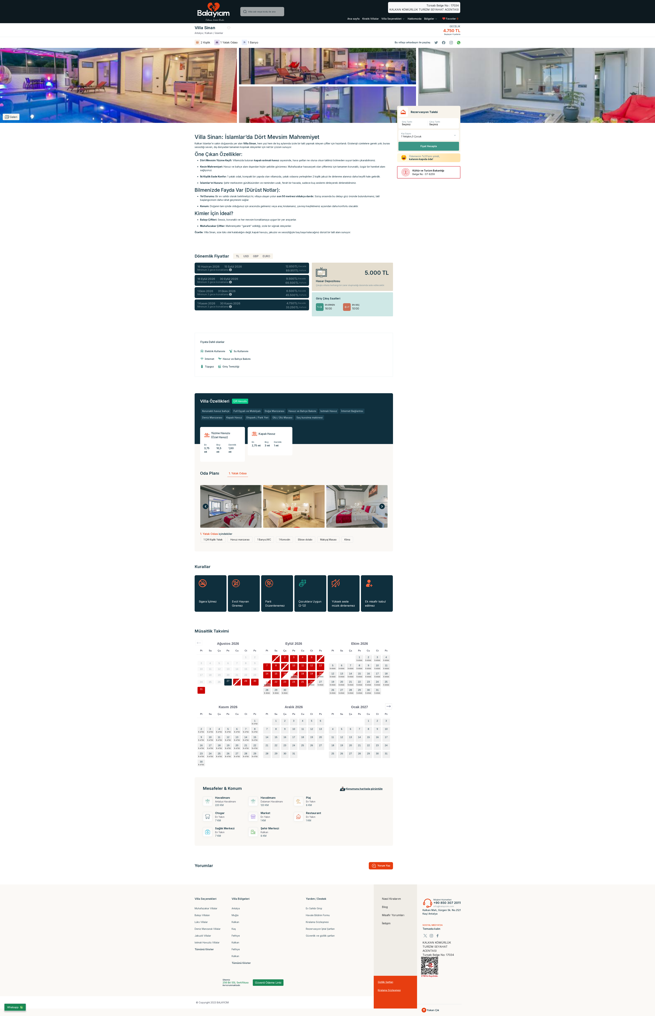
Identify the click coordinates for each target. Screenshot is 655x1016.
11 (302, 665)
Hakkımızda (414, 18)
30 (254, 681)
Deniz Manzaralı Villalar (208, 928)
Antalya (236, 908)
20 (320, 673)
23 (284, 681)
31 (201, 689)
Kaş (234, 928)
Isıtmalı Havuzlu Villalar (207, 942)
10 (293, 665)
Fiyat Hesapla (428, 146)
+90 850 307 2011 (447, 903)
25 (302, 681)
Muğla (235, 915)
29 (245, 681)
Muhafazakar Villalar (206, 908)
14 (267, 673)
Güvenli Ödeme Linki (268, 982)
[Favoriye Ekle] (228, 28)
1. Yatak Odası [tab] (238, 473)
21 (267, 681)
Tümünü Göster (204, 949)
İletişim (386, 923)
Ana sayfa (353, 18)
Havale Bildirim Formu (318, 915)
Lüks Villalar (201, 922)
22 (276, 681)
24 (293, 681)
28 (237, 681)
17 (293, 673)
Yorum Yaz (383, 865)
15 (276, 673)
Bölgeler (429, 18)
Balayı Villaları (202, 915)
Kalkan (235, 922)
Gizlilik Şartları (385, 982)
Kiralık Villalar (370, 18)
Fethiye (236, 935)
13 (320, 665)
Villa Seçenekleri (391, 18)
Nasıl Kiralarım (391, 898)
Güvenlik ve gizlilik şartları (320, 935)
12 (311, 665)
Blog (385, 907)
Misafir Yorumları (393, 915)
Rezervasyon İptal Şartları (320, 928)
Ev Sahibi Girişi (314, 908)
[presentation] (205, 506)
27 (228, 681)
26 (311, 681)
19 (311, 673)
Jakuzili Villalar (203, 935)
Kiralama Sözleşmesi (317, 922)
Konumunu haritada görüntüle (364, 788)
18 (302, 673)
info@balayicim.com (443, 906)
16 (284, 673)
